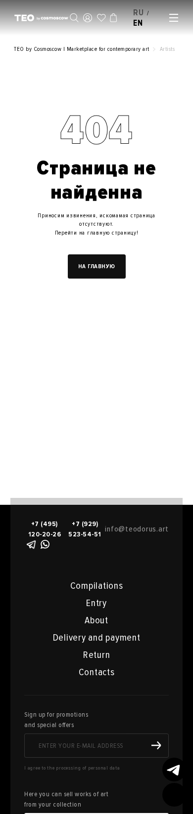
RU (138, 12)
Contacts (97, 672)
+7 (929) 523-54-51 (84, 529)
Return (96, 655)
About (96, 620)
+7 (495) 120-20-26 (44, 529)
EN (138, 23)
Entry (96, 603)
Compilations (96, 586)
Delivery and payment (97, 638)
